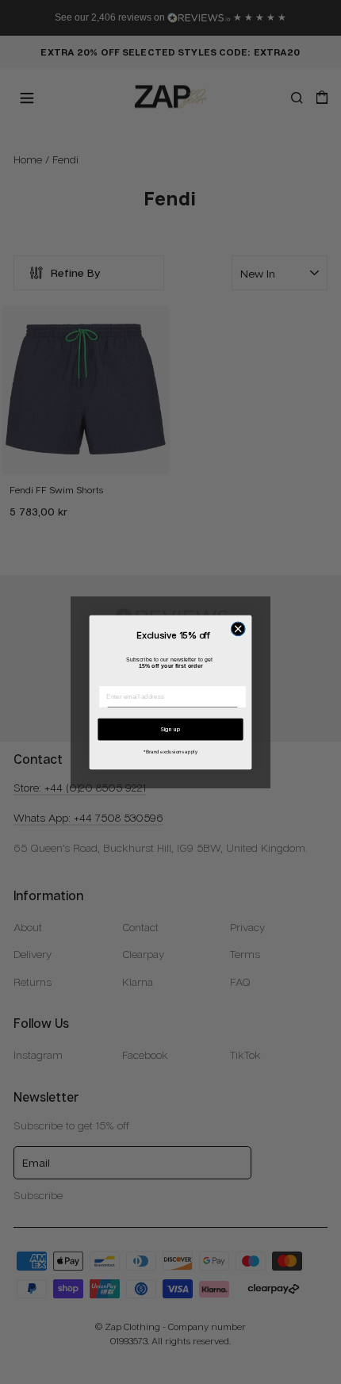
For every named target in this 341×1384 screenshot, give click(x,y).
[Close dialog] (238, 628)
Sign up (170, 728)
